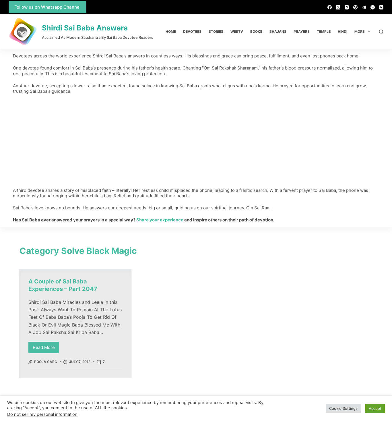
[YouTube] (381, 7)
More (359, 31)
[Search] (381, 32)
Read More (46, 346)
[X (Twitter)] (338, 7)
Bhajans (277, 31)
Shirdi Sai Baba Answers (85, 28)
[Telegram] (364, 7)
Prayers (302, 31)
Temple (324, 31)
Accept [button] (375, 408)
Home (171, 31)
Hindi (342, 31)
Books (256, 31)
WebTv (236, 31)
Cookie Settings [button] (343, 408)
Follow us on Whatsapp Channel (47, 7)
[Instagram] (347, 7)
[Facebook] (329, 7)
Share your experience (159, 220)
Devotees (192, 31)
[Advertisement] (196, 141)
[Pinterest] (355, 7)
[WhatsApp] (372, 7)
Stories (216, 31)
